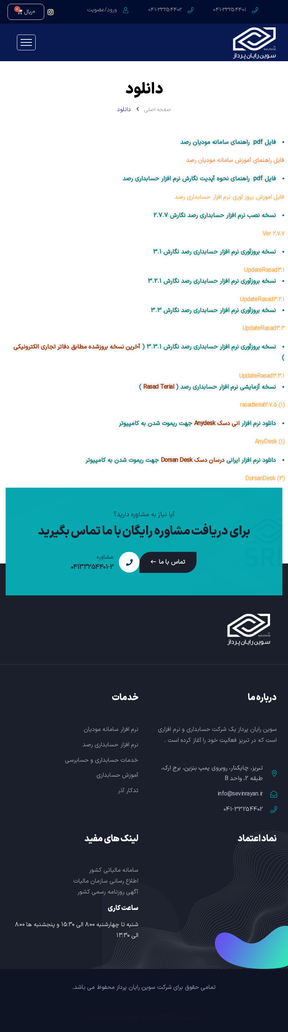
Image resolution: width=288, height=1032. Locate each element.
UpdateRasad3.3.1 (261, 376)
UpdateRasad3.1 (264, 270)
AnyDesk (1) (270, 441)
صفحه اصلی (157, 110)
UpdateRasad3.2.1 (262, 299)
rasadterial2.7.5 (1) (262, 405)
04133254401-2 (92, 567)
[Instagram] (50, 12)
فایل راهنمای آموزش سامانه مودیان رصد (235, 160)
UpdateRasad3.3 (263, 328)
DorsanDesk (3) (264, 478)
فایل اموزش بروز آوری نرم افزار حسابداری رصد (230, 197)
